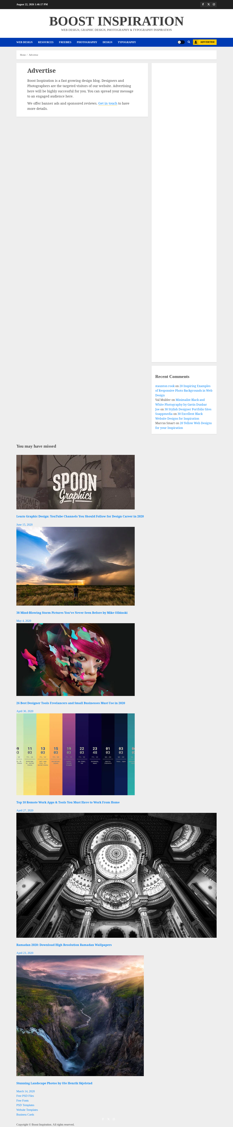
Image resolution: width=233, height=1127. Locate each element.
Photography (87, 42)
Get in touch (107, 103)
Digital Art (164, 223)
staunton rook (165, 386)
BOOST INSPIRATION (116, 21)
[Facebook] (203, 4)
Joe (157, 409)
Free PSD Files (25, 1095)
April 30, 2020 (24, 711)
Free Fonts (22, 1100)
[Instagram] (214, 4)
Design (107, 42)
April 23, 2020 (24, 952)
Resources (46, 42)
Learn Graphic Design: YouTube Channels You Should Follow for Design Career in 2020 (80, 516)
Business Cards (25, 1114)
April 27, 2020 (24, 810)
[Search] (189, 42)
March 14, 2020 (25, 1091)
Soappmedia (164, 414)
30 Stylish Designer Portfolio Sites (188, 409)
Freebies (65, 42)
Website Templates (27, 1109)
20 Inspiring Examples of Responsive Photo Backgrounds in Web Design (183, 390)
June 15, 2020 (24, 524)
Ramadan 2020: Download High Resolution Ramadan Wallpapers (64, 945)
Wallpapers (164, 327)
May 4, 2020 (23, 620)
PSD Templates (25, 1105)
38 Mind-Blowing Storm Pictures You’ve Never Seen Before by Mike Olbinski (72, 613)
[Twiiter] (208, 4)
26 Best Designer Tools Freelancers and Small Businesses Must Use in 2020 (70, 703)
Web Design (24, 42)
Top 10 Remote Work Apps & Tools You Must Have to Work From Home (68, 802)
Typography (127, 42)
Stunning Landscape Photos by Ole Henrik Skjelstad (54, 1083)
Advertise (207, 42)
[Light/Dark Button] (181, 42)
